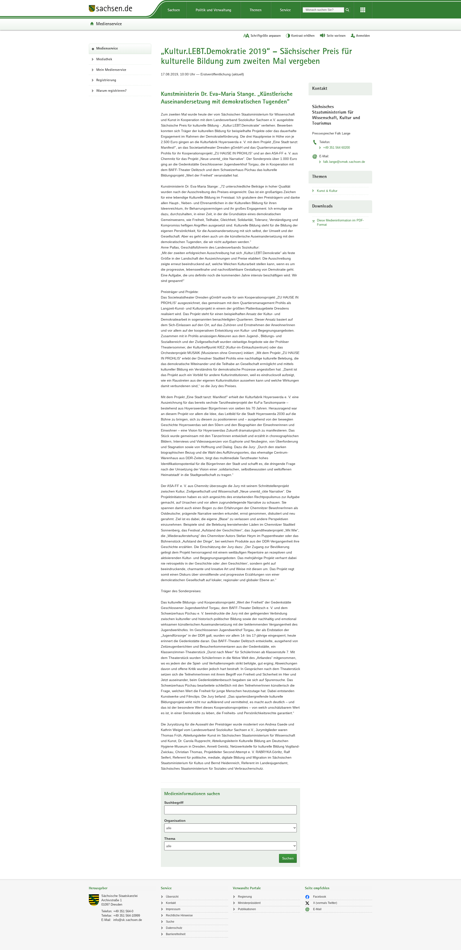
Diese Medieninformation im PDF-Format (340, 222)
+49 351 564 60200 (336, 147)
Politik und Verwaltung (213, 10)
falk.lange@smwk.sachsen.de (344, 162)
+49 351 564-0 (123, 911)
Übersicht (172, 896)
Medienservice (109, 23)
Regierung (245, 896)
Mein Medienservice (111, 69)
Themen (255, 10)
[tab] (122, 888)
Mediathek (104, 59)
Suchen (288, 858)
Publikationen (247, 909)
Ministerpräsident (249, 903)
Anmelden (363, 35)
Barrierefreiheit (175, 934)
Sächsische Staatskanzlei (119, 896)
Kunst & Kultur (327, 191)
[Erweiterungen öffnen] (362, 10)
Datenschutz (174, 928)
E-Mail (317, 909)
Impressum (173, 909)
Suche (170, 921)
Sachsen (174, 10)
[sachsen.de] (122, 9)
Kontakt (171, 903)
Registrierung (106, 80)
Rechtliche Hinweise (179, 915)
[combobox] (323, 10)
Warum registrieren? (111, 90)
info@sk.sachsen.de (127, 920)
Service (285, 10)
